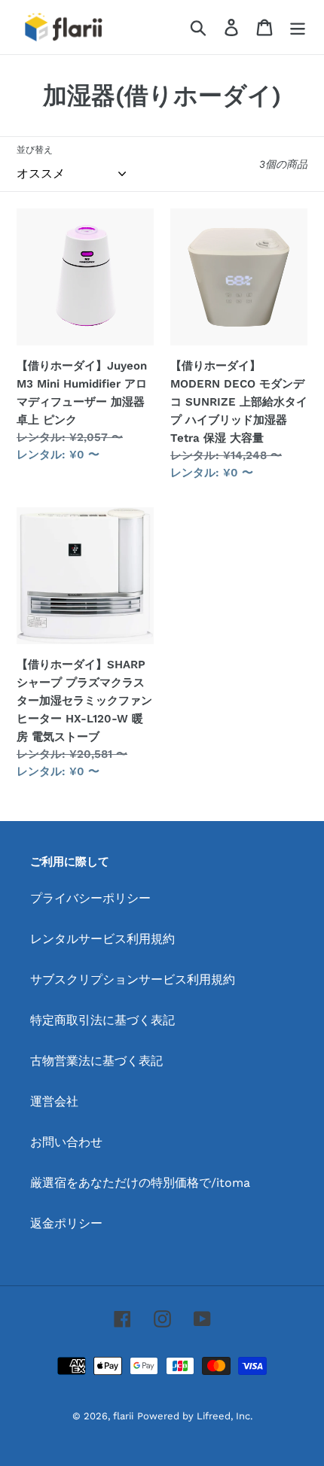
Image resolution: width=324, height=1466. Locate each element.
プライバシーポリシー (90, 898)
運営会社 (54, 1101)
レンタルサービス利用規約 (102, 939)
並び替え (35, 149)
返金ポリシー (66, 1223)
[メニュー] (297, 27)
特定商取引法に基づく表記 (102, 1020)
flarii (123, 1416)
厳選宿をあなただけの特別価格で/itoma (140, 1183)
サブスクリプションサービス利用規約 (132, 979)
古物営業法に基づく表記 (96, 1061)
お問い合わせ (66, 1142)
